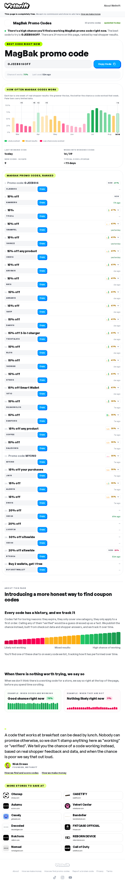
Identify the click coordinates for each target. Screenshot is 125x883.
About (16, 871)
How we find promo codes (57, 871)
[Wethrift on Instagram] (62, 877)
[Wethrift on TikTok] (54, 877)
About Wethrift (112, 5)
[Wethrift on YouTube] (70, 877)
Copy (42, 189)
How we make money (91, 14)
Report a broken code (83, 871)
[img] (62, 119)
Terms (109, 871)
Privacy (100, 871)
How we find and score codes (22, 772)
